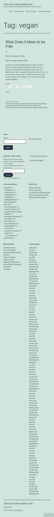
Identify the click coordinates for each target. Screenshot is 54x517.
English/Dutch (8, 190)
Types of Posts (8, 221)
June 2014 (32, 367)
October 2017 (33, 302)
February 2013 (33, 403)
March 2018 (32, 298)
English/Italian (8, 197)
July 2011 (31, 448)
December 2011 (33, 436)
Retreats (44, 103)
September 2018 (34, 283)
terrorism (15, 107)
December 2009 (34, 491)
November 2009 (34, 493)
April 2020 (32, 259)
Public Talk (7, 228)
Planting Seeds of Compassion (13, 264)
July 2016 (32, 333)
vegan (30, 107)
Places (5, 204)
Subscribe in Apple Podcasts (38, 156)
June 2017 (32, 309)
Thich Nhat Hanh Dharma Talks (18, 4)
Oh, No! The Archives (35, 190)
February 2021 (33, 252)
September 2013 (34, 388)
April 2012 (32, 427)
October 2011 (33, 441)
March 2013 (32, 400)
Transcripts (7, 269)
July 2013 (32, 393)
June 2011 (32, 450)
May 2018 (32, 293)
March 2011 (32, 458)
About (11, 11)
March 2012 (32, 429)
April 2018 (32, 295)
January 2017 (33, 321)
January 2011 (33, 462)
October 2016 (33, 329)
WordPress (19, 510)
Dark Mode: (48, 515)
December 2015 (33, 348)
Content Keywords (44, 11)
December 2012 (33, 407)
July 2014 (32, 364)
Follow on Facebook (10, 257)
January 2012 (33, 434)
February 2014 (33, 376)
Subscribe (8, 175)
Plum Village (8, 218)
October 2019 (33, 269)
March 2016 (32, 340)
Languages (7, 187)
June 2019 (32, 274)
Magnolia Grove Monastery (21, 103)
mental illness (37, 105)
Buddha (12, 105)
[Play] (6, 51)
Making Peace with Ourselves (37, 197)
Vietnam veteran (42, 107)
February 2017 (33, 319)
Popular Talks (19, 11)
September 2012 (34, 415)
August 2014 (32, 362)
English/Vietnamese (10, 199)
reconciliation (9, 107)
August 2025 (33, 247)
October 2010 (33, 470)
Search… (6, 137)
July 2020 (32, 257)
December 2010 (33, 465)
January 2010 (33, 489)
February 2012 (33, 431)
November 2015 (34, 350)
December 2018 (33, 278)
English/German (9, 195)
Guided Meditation (9, 226)
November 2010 (34, 467)
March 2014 (32, 374)
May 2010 (32, 481)
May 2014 (32, 369)
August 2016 (32, 331)
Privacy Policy (8, 507)
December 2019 (33, 266)
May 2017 (32, 312)
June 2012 (32, 422)
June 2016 (32, 336)
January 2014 (33, 379)
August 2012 (32, 417)
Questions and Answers (35, 103)
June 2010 (32, 479)
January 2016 (33, 345)
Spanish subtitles (9, 202)
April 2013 (32, 398)
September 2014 (34, 360)
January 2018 (33, 300)
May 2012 (32, 424)
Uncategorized (8, 238)
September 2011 (34, 443)
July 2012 (32, 419)
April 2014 (32, 372)
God (24, 105)
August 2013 (32, 391)
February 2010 (33, 486)
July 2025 (32, 250)
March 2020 (32, 262)
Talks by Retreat (31, 11)
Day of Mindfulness (10, 223)
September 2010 (34, 472)
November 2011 (33, 438)
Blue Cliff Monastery (10, 207)
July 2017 (32, 307)
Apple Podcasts (18, 60)
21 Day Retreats (10, 235)
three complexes (23, 107)
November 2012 (34, 410)
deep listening (18, 105)
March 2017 (32, 317)
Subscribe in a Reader (36, 160)
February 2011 (33, 460)
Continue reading (11, 79)
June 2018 (32, 290)
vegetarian (35, 107)
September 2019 (34, 271)
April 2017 (32, 314)
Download (15, 56)
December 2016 (33, 324)
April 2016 (32, 338)
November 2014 (34, 357)
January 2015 (33, 355)
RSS (26, 60)
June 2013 (32, 395)
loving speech (29, 105)
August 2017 (32, 305)
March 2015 (32, 352)
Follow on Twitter (9, 259)
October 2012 (33, 412)
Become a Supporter (35, 139)
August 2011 (32, 446)
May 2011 (32, 453)
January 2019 (33, 276)
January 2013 (33, 405)
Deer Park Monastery (10, 209)
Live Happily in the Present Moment (39, 192)
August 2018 (32, 286)
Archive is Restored (35, 187)
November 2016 (34, 326)
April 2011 (32, 455)
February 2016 (33, 343)
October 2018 (33, 281)
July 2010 (32, 477)
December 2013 (33, 381)
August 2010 (32, 474)
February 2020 (33, 264)
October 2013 (33, 386)
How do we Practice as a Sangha (39, 195)
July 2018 (32, 288)
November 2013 (34, 383)
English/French (8, 192)
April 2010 (32, 484)
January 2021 (33, 254)
